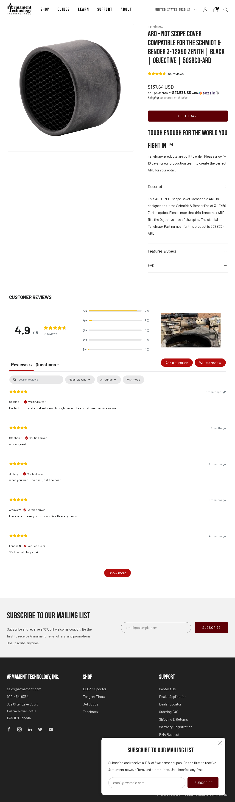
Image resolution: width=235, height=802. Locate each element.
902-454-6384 (18, 696)
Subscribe (203, 783)
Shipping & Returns (173, 719)
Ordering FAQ (168, 712)
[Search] (226, 9)
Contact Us (167, 689)
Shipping (153, 98)
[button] (183, 92)
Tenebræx (155, 26)
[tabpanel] (117, 478)
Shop (45, 9)
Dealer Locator (170, 704)
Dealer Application (172, 696)
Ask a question (176, 362)
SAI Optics (90, 704)
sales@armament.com (24, 689)
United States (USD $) (173, 9)
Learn (83, 9)
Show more (117, 573)
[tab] (47, 364)
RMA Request (169, 734)
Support (104, 9)
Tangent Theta (94, 696)
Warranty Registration (175, 727)
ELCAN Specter (94, 689)
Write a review (210, 362)
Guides (64, 9)
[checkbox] (133, 379)
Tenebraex (90, 712)
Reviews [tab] (21, 364)
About (126, 9)
